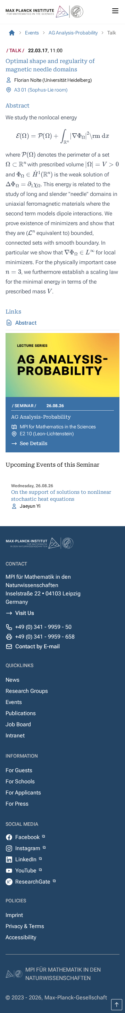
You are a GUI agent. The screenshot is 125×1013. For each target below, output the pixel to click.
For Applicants (23, 792)
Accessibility (21, 937)
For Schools (20, 781)
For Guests (19, 770)
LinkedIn (26, 859)
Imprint (14, 915)
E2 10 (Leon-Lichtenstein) (47, 433)
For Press (17, 803)
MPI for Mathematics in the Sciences (58, 426)
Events (14, 702)
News (12, 679)
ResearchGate (33, 881)
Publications (21, 713)
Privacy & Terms (25, 926)
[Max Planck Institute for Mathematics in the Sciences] (12, 32)
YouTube (26, 870)
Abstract (25, 322)
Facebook (28, 837)
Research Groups (27, 691)
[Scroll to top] (116, 1004)
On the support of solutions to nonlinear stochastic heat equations (61, 495)
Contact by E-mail (37, 646)
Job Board (18, 724)
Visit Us (24, 613)
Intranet (15, 735)
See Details (33, 443)
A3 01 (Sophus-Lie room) (41, 90)
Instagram (28, 848)
